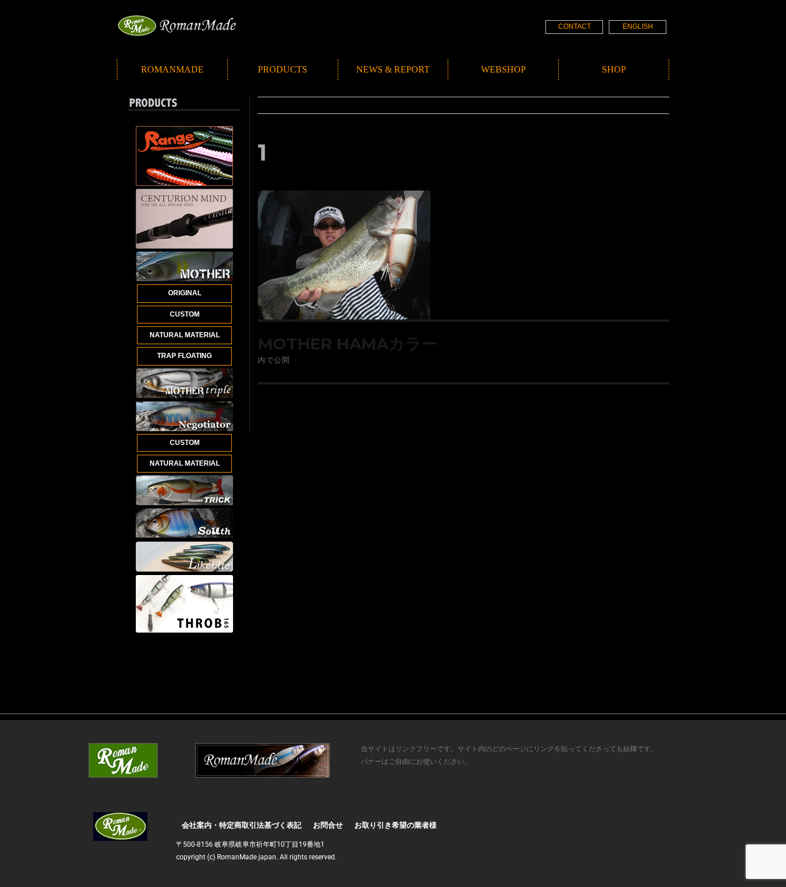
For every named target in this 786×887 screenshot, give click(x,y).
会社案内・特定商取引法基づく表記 (242, 825)
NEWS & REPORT (393, 69)
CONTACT (574, 26)
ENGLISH (638, 26)
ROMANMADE (172, 69)
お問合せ (328, 825)
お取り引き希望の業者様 (395, 825)
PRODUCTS (282, 69)
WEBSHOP (503, 69)
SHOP (614, 69)
